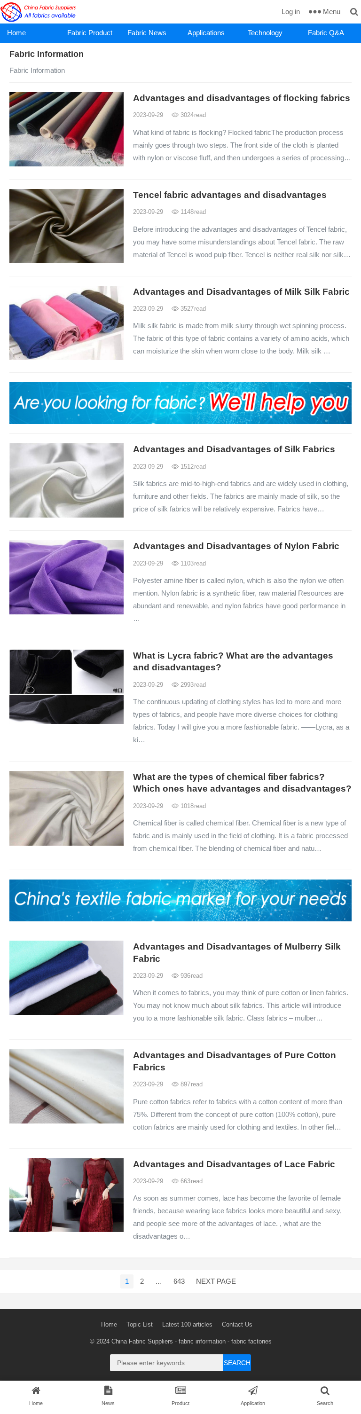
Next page (216, 1281)
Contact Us (237, 1324)
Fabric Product (89, 33)
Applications (206, 33)
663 (191, 1181)
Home (16, 33)
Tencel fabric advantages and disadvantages (230, 195)
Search (237, 1363)
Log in (291, 12)
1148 (192, 211)
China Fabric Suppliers (142, 1341)
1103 (192, 563)
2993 (192, 684)
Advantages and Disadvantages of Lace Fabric (234, 1164)
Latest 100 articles (187, 1324)
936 (191, 975)
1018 (192, 805)
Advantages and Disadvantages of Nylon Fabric (236, 546)
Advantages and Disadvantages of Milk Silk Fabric (241, 292)
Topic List (139, 1324)
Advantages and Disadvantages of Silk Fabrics (234, 449)
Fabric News (146, 33)
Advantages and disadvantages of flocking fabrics (241, 98)
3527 (192, 308)
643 (179, 1281)
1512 (192, 466)
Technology (265, 33)
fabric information (202, 1341)
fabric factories (251, 1341)
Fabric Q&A (326, 33)
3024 (192, 114)
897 (191, 1084)
